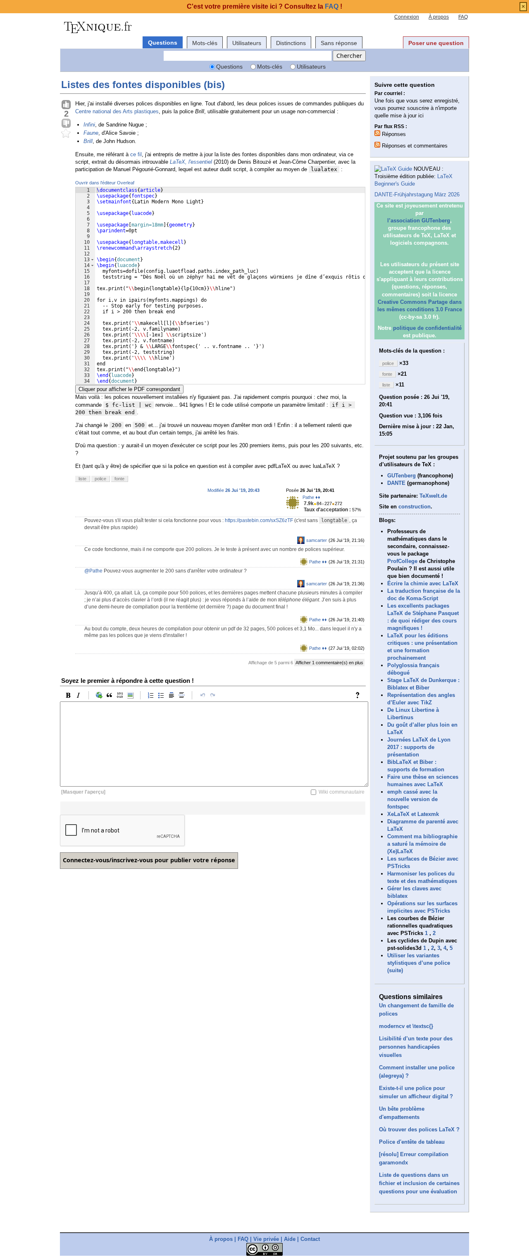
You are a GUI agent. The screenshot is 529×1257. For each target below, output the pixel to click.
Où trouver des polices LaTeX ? (419, 1129)
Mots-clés (204, 43)
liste (82, 478)
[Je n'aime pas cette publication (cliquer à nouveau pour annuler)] (66, 124)
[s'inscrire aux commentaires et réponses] (377, 145)
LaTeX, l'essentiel (191, 162)
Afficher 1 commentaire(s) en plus (329, 662)
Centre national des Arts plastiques (117, 111)
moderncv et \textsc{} (406, 1026)
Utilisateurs (246, 43)
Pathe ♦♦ (311, 497)
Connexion (406, 17)
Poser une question (436, 43)
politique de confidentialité (427, 328)
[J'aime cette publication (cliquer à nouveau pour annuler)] (66, 105)
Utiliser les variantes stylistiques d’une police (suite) (418, 962)
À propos (439, 17)
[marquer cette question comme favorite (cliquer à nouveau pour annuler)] (66, 133)
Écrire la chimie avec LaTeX (422, 583)
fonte (119, 478)
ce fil (136, 154)
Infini (89, 125)
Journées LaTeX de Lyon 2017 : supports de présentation (418, 747)
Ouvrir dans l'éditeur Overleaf (104, 182)
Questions (162, 42)
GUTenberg (401, 475)
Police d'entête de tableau (412, 1142)
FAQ (463, 17)
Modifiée (233, 490)
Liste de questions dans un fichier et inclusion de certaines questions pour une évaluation (419, 1183)
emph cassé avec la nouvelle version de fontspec (412, 799)
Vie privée (266, 1239)
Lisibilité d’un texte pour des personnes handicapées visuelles (416, 1046)
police (100, 478)
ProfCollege (402, 561)
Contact (310, 1239)
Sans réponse (339, 43)
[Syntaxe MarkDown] (359, 695)
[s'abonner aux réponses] (377, 133)
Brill (88, 141)
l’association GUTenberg (418, 220)
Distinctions (291, 43)
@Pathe (93, 571)
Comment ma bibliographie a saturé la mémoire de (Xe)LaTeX (422, 843)
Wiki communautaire (342, 792)
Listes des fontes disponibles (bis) (143, 84)
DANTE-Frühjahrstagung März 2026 (417, 194)
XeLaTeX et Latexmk (413, 814)
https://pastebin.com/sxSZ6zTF (259, 520)
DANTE (396, 483)
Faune (90, 133)
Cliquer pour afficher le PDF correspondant (129, 389)
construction (414, 506)
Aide (289, 1239)
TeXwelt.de (433, 496)
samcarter (316, 540)
